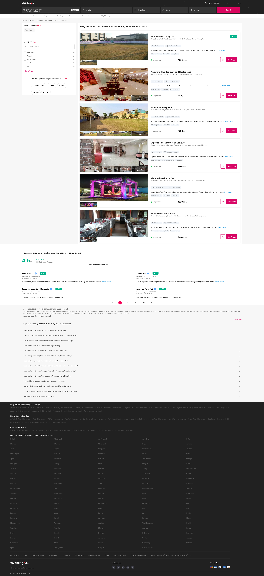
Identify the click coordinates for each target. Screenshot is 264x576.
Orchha (188, 454)
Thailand (13, 469)
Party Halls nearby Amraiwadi (72, 411)
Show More (238, 319)
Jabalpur (189, 538)
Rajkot (56, 538)
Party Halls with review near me (118, 419)
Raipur (12, 538)
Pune (144, 498)
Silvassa (13, 493)
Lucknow (13, 503)
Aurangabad (58, 548)
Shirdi (56, 488)
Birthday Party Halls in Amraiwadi (84, 430)
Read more (221, 50)
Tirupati (189, 449)
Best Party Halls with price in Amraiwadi (108, 408)
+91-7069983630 (172, 152)
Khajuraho (101, 488)
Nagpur (57, 508)
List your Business (94, 555)
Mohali (12, 479)
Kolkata (13, 498)
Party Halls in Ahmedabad (44, 20)
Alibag (56, 464)
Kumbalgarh (14, 454)
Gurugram (101, 518)
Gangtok (145, 464)
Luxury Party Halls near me (139, 419)
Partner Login (14, 555)
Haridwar (189, 483)
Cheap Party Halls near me (197, 419)
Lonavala (145, 479)
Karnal (56, 533)
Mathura (13, 444)
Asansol (13, 474)
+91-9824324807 (171, 223)
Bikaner (57, 479)
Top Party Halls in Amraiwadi (84, 408)
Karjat (100, 464)
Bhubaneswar (15, 523)
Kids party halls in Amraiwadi (51, 411)
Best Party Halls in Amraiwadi (181, 408)
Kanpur (100, 513)
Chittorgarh (58, 439)
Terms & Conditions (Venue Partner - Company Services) (169, 555)
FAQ (25, 555)
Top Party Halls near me (73, 419)
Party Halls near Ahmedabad (57, 422)
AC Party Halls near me (55, 419)
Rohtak (12, 439)
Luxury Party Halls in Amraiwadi (159, 408)
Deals (81, 16)
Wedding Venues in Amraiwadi (20, 430)
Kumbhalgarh (191, 469)
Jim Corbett (102, 439)
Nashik (188, 523)
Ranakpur (57, 469)
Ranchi (188, 528)
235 (144, 303)
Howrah (101, 533)
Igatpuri (13, 483)
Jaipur (188, 498)
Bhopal (188, 518)
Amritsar (101, 523)
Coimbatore (14, 543)
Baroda (56, 518)
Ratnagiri (13, 464)
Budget (196, 10)
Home (24, 20)
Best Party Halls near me (159, 419)
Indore (56, 503)
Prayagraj (189, 533)
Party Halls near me (39, 419)
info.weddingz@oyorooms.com (23, 568)
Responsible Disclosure (138, 555)
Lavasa (144, 454)
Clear (39, 26)
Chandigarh (14, 508)
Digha (144, 444)
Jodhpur (145, 528)
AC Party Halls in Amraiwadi (63, 408)
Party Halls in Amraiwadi (44, 408)
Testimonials (79, 555)
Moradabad (58, 493)
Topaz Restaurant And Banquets (35, 289)
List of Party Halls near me (177, 419)
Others (188, 474)
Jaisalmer (145, 439)
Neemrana (190, 479)
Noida (188, 513)
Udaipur (13, 513)
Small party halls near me (216, 419)
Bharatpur (57, 474)
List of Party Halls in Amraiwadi (204, 408)
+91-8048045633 (173, 46)
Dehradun (145, 533)
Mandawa (57, 444)
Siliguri (100, 543)
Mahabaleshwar (148, 488)
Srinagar (189, 459)
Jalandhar (101, 538)
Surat (144, 513)
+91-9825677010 (173, 117)
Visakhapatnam (147, 523)
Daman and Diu (147, 548)
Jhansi (100, 483)
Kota (188, 439)
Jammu (189, 444)
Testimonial (92, 16)
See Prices (232, 60)
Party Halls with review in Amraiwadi (135, 408)
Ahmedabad (31, 20)
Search (228, 10)
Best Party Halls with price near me (94, 419)
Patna (100, 508)
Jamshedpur (146, 459)
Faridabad (145, 518)
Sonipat (189, 488)
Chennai (101, 498)
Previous (85, 81)
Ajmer (12, 459)
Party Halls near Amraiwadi (93, 411)
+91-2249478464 (174, 187)
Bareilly (57, 454)
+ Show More (28, 71)
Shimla (56, 543)
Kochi (12, 533)
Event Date (141, 10)
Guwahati (13, 528)
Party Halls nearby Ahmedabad (35, 422)
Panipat (101, 548)
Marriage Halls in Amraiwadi (41, 430)
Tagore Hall (141, 273)
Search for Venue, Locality (34, 9)
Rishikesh (145, 483)
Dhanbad (101, 454)
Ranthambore (15, 488)
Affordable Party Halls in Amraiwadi (22, 408)
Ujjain (12, 548)
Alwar (12, 449)
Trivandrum (146, 474)
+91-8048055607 (173, 81)
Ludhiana (13, 518)
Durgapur (101, 449)
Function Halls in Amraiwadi (124, 430)
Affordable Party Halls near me (20, 419)
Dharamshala (147, 449)
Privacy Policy (53, 555)
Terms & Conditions (38, 555)
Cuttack (189, 543)
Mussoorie (58, 483)
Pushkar (101, 469)
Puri (143, 508)
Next (143, 81)
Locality (88, 10)
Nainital (101, 459)
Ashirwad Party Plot (144, 289)
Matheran (57, 459)
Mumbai (101, 493)
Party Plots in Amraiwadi (105, 430)
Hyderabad (190, 493)
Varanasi (57, 523)
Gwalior (145, 538)
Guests (168, 10)
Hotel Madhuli (27, 273)
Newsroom (66, 555)
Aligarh (56, 449)
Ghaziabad (146, 503)
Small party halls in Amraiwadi (29, 411)
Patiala (188, 464)
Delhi (144, 493)
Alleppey (101, 479)
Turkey (144, 469)
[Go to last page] (151, 302)
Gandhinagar (146, 543)
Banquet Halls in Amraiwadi (62, 430)
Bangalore (58, 498)
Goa (187, 503)
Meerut (100, 528)
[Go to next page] (148, 302)
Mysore (101, 474)
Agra (56, 513)
